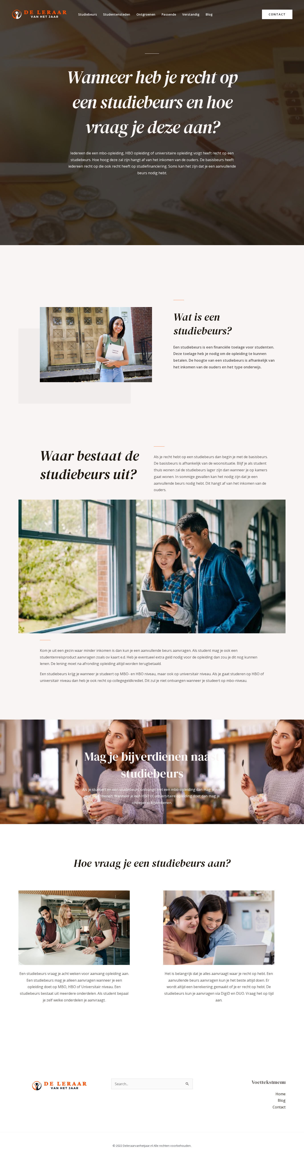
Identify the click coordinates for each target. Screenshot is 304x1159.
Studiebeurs (87, 14)
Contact (279, 1107)
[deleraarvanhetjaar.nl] (39, 14)
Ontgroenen (145, 14)
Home (281, 1093)
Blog (209, 14)
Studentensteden (116, 14)
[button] (277, 14)
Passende (169, 14)
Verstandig (190, 14)
